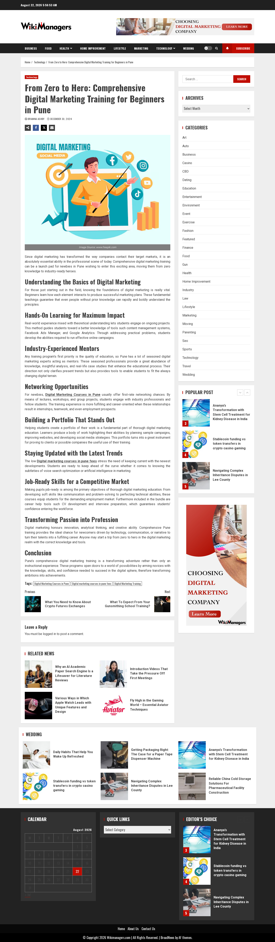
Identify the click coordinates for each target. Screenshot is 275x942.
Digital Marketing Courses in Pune (72, 395)
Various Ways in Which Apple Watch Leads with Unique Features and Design (38, 705)
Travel (186, 366)
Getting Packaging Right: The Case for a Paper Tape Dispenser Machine (114, 755)
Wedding (188, 48)
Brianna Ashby (36, 119)
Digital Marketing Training (128, 584)
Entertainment (192, 197)
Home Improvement (93, 48)
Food (48, 48)
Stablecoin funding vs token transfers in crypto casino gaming (196, 444)
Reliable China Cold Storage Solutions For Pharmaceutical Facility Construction (192, 786)
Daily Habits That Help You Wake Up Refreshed (36, 755)
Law (185, 298)
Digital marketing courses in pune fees (67, 461)
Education (189, 188)
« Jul (28, 894)
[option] (216, 415)
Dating (186, 180)
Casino (187, 163)
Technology (164, 48)
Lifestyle (120, 48)
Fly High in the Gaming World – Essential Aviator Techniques (113, 705)
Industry (188, 290)
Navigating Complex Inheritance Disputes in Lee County (196, 475)
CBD (185, 171)
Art (184, 137)
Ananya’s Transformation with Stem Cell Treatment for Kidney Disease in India (196, 413)
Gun (185, 264)
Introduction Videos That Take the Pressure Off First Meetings (113, 674)
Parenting (189, 332)
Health (64, 48)
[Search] (216, 48)
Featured (188, 239)
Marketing (141, 48)
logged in (49, 634)
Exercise (188, 222)
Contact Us (148, 928)
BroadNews (167, 937)
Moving (187, 324)
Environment (191, 205)
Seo (185, 341)
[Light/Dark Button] (208, 48)
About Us (133, 928)
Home (121, 928)
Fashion (187, 231)
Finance (187, 248)
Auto (185, 146)
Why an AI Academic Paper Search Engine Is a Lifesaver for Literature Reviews (38, 674)
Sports (187, 349)
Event (186, 214)
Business (31, 48)
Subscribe (243, 48)
